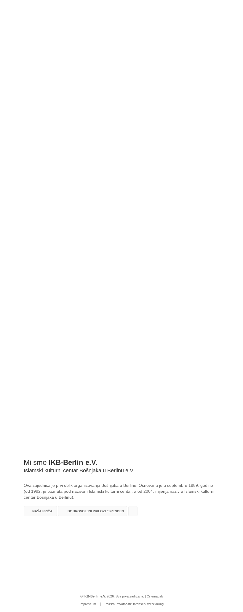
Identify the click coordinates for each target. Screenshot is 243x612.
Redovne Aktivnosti (106, 65)
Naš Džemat (34, 65)
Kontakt (157, 65)
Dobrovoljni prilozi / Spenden (201, 65)
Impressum (88, 604)
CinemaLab (155, 596)
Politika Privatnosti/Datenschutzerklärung (134, 604)
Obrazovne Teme (40, 148)
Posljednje (196, 127)
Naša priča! (43, 511)
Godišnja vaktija (135, 65)
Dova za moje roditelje (208, 145)
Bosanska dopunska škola (69, 65)
